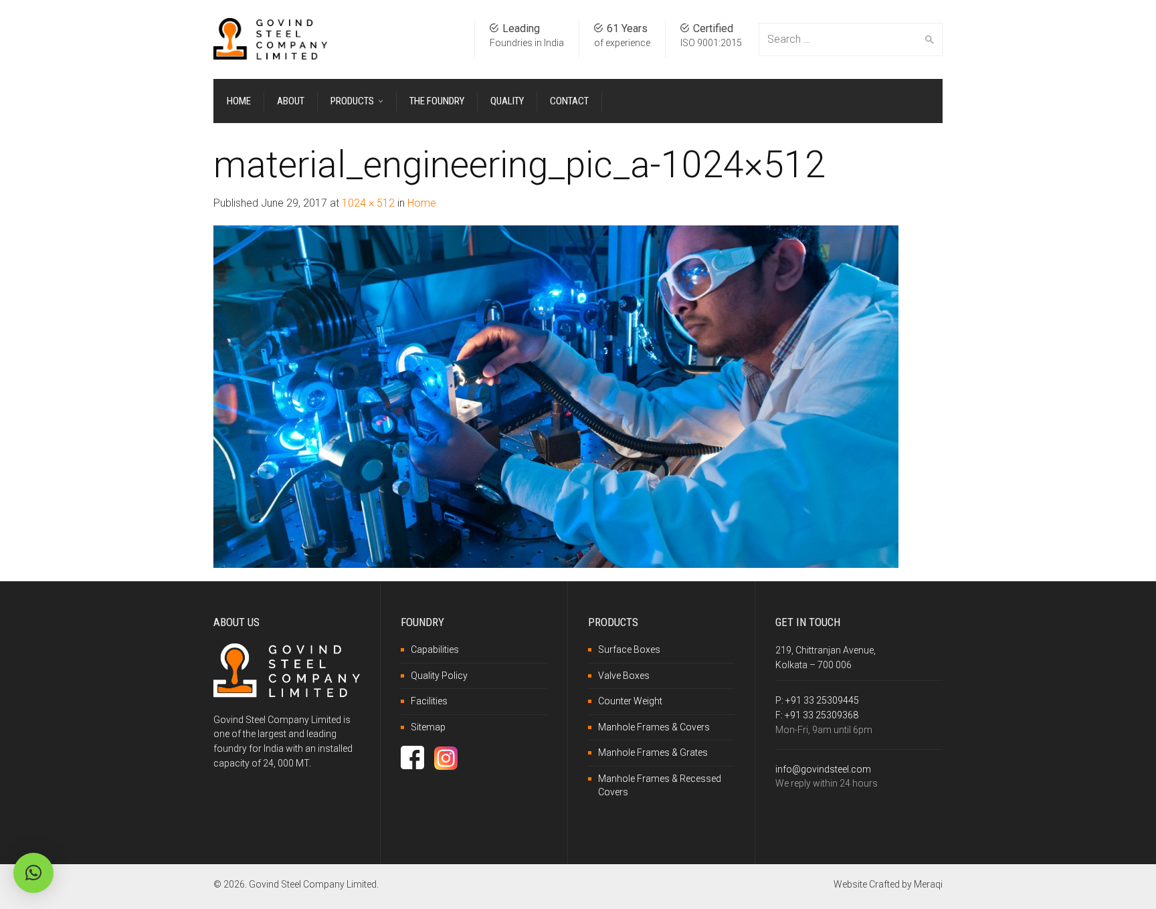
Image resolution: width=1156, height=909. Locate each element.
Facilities (429, 701)
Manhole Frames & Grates (653, 752)
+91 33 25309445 (822, 700)
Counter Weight (630, 701)
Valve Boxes (624, 675)
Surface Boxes (629, 649)
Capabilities (435, 649)
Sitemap (428, 727)
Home (421, 203)
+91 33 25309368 (821, 715)
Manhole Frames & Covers (654, 727)
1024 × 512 (368, 203)
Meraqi (928, 884)
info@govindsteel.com (823, 769)
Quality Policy (439, 675)
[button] (33, 873)
